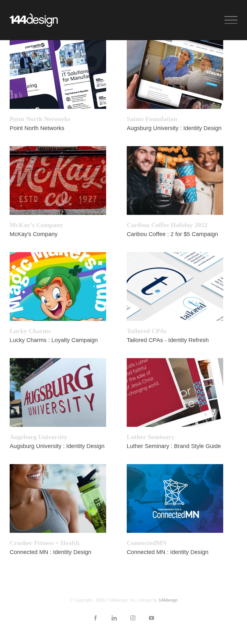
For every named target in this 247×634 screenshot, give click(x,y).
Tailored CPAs (147, 330)
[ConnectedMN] (175, 498)
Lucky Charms (30, 330)
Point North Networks (40, 118)
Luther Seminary (150, 436)
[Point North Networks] (58, 74)
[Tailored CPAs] (175, 286)
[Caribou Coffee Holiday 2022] (175, 180)
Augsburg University (38, 436)
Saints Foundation (152, 118)
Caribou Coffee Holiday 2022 (167, 224)
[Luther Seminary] (175, 392)
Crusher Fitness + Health (44, 542)
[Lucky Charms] (58, 286)
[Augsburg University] (58, 392)
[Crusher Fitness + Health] (58, 498)
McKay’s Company (36, 224)
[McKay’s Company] (58, 180)
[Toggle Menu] (231, 20)
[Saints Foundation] (175, 74)
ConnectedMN (147, 542)
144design (168, 600)
